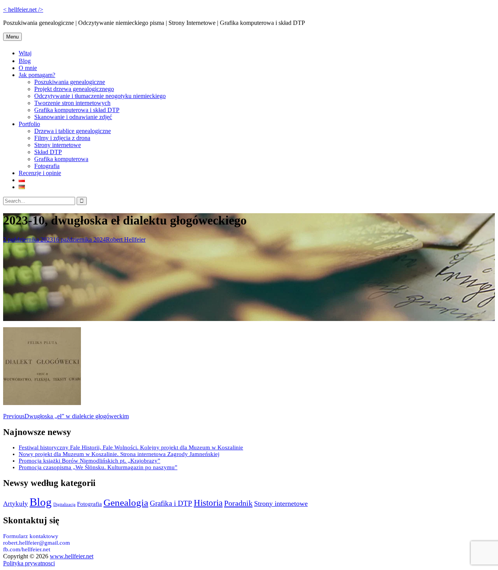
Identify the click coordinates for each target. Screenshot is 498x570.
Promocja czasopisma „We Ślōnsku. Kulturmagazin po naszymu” (98, 467)
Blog (25, 61)
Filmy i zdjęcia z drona (62, 138)
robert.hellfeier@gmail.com (36, 543)
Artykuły (15, 503)
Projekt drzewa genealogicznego (74, 89)
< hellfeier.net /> (23, 9)
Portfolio (29, 124)
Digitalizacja (64, 504)
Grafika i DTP (171, 503)
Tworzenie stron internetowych (72, 103)
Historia (208, 503)
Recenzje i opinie (40, 173)
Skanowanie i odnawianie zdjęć (73, 117)
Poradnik (238, 503)
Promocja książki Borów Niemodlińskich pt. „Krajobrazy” (89, 461)
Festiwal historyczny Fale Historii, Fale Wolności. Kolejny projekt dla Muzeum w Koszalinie (131, 447)
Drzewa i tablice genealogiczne (72, 131)
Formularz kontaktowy (30, 536)
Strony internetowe (57, 145)
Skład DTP (48, 152)
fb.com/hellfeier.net (26, 549)
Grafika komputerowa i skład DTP (76, 110)
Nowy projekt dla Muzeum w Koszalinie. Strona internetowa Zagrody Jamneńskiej (119, 454)
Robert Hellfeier (126, 239)
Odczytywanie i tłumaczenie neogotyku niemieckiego (100, 96)
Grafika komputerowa (61, 159)
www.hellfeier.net (71, 556)
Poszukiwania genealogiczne (69, 82)
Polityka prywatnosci (29, 563)
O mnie (28, 68)
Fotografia (47, 166)
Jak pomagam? (37, 75)
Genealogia (125, 502)
